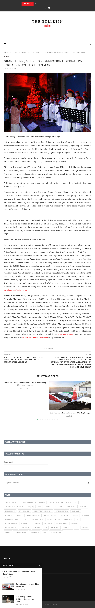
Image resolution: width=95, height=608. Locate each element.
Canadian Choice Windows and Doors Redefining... (18, 572)
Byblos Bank (10, 511)
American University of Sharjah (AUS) (19, 506)
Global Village (50, 515)
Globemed (64, 515)
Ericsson (19, 515)
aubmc (47, 506)
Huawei (75, 515)
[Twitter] (49, 8)
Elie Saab (75, 511)
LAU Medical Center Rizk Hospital (60, 519)
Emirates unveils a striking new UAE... (27, 585)
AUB (39, 506)
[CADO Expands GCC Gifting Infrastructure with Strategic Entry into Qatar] (8, 599)
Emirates (8, 515)
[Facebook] (45, 8)
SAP (46, 528)
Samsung (37, 528)
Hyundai (85, 515)
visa (44, 532)
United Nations (20, 532)
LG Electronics (11, 523)
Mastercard (25, 523)
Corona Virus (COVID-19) (42, 511)
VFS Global (34, 532)
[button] (35, 4)
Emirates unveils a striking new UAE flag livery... (70, 413)
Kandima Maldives (12, 519)
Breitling (82, 506)
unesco (85, 528)
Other (15, 52)
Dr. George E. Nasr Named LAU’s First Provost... (41, 4)
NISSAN (37, 523)
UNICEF (7, 532)
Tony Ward (67, 528)
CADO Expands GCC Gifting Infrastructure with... (25, 599)
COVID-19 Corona (61, 511)
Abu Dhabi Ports (11, 502)
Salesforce (25, 528)
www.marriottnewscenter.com (35, 338)
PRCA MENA (48, 523)
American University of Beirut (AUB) (63, 502)
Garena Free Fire (33, 515)
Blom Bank (71, 506)
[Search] (90, 44)
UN (77, 528)
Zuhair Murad (56, 532)
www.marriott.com (66, 334)
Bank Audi (58, 506)
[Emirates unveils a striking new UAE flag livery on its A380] (70, 395)
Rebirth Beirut (10, 528)
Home (6, 52)
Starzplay (55, 528)
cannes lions (24, 511)
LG (78, 519)
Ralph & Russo (61, 523)
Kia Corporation (37, 519)
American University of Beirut (33, 502)
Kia (25, 519)
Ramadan (74, 523)
